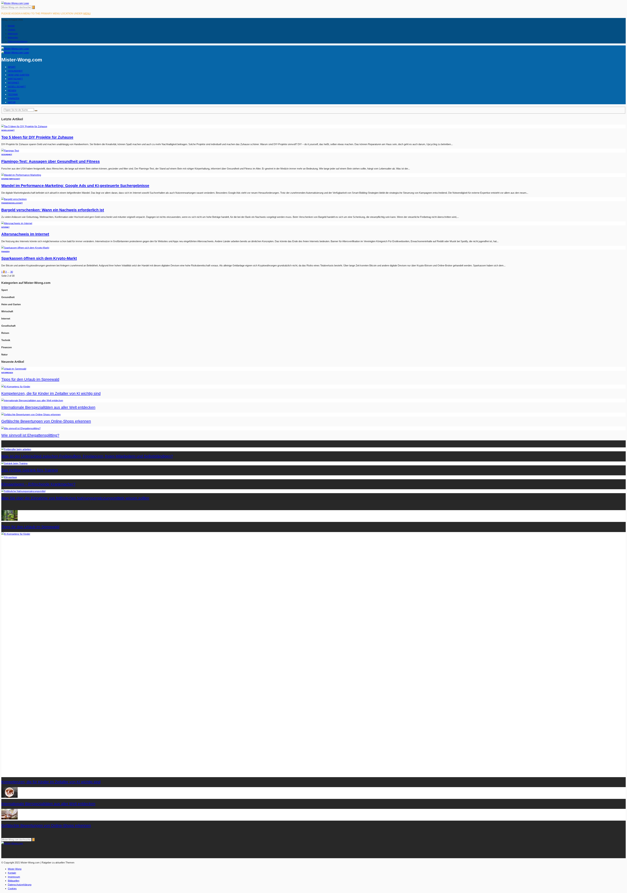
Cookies (11, 30)
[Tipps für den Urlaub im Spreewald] (13, 368)
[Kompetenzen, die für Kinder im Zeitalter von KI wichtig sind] (15, 386)
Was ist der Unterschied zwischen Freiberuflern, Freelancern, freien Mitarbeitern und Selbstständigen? (87, 456)
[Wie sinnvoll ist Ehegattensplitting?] (20, 428)
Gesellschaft (17, 86)
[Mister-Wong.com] (15, 3)
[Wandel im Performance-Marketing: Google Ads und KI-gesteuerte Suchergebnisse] (21, 175)
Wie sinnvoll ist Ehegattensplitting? (30, 435)
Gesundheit (15, 71)
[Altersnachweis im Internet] (16, 223)
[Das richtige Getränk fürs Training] (14, 463)
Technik (13, 94)
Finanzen (13, 98)
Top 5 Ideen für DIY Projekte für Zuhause (37, 137)
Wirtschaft (15, 78)
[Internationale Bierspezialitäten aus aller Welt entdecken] (32, 400)
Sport (12, 67)
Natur (12, 102)
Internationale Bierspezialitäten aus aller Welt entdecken (48, 407)
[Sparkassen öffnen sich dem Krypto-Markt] (25, 247)
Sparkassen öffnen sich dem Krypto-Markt (39, 258)
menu (87, 13)
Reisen (12, 90)
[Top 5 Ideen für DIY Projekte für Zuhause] (24, 126)
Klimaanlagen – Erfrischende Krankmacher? (38, 484)
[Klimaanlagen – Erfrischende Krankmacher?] (9, 477)
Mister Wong (14, 869)
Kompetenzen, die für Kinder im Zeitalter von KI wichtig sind (51, 394)
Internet (13, 82)
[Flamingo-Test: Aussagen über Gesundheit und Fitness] (10, 150)
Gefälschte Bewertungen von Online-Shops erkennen (46, 421)
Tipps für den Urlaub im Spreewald (30, 379)
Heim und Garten (18, 75)
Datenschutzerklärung (17, 41)
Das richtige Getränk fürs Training (29, 470)
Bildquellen (13, 37)
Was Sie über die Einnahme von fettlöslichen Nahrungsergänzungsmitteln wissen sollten (75, 498)
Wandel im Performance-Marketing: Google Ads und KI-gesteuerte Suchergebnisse (75, 186)
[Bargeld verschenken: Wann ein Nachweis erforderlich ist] (14, 199)
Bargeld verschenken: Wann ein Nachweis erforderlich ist (52, 210)
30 (11, 271)
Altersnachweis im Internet (25, 234)
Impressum (13, 34)
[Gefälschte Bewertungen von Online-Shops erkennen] (31, 414)
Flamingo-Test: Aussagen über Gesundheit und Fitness (50, 161)
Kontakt (11, 26)
